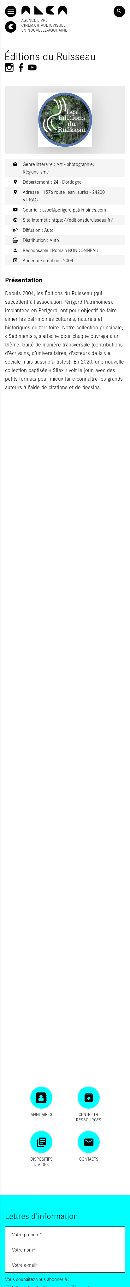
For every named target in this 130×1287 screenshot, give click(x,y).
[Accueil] (44, 19)
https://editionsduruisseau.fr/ (82, 219)
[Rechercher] (119, 11)
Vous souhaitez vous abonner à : (37, 1279)
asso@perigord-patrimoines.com (74, 209)
